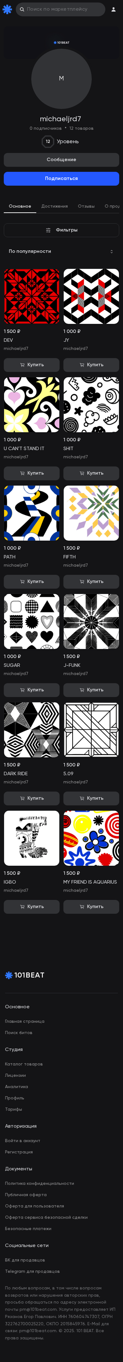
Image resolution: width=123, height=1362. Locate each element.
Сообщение (61, 159)
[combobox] (61, 252)
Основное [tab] (20, 206)
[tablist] (61, 207)
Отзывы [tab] (86, 206)
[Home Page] (9, 9)
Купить (35, 365)
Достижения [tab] (54, 206)
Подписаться (61, 178)
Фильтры (67, 230)
